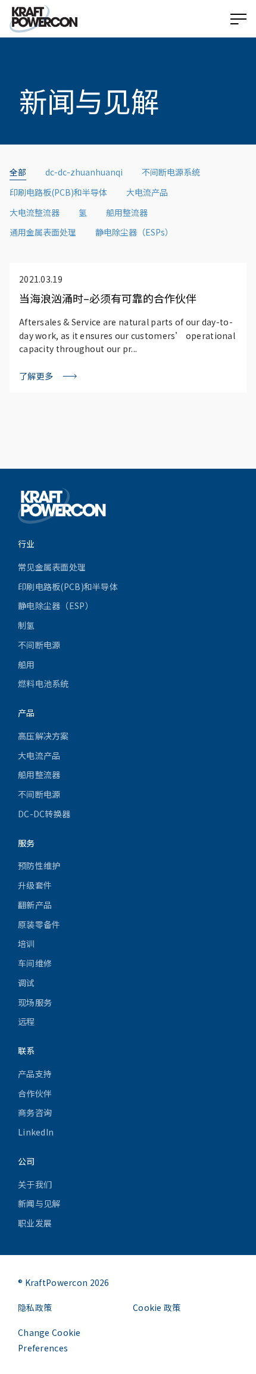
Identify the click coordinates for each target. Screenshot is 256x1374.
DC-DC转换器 (44, 814)
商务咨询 (35, 1112)
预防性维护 (39, 865)
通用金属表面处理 (43, 232)
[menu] (238, 19)
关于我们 (35, 1184)
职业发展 (35, 1223)
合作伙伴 (35, 1093)
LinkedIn (36, 1132)
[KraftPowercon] (43, 19)
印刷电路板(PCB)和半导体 (58, 192)
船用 (26, 664)
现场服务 (35, 1002)
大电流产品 (147, 192)
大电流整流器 (35, 212)
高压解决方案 (43, 736)
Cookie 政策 (157, 1307)
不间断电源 (39, 645)
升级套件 (35, 885)
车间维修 (35, 963)
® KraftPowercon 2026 (64, 1282)
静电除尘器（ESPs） (134, 232)
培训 (26, 943)
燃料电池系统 (43, 683)
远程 (26, 1021)
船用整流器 (127, 212)
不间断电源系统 (171, 172)
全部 (18, 172)
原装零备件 (39, 924)
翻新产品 (35, 905)
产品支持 (35, 1074)
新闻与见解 (39, 1203)
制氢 (26, 625)
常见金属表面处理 (52, 567)
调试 (26, 983)
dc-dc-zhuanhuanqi (84, 172)
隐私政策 (35, 1307)
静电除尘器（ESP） (55, 605)
